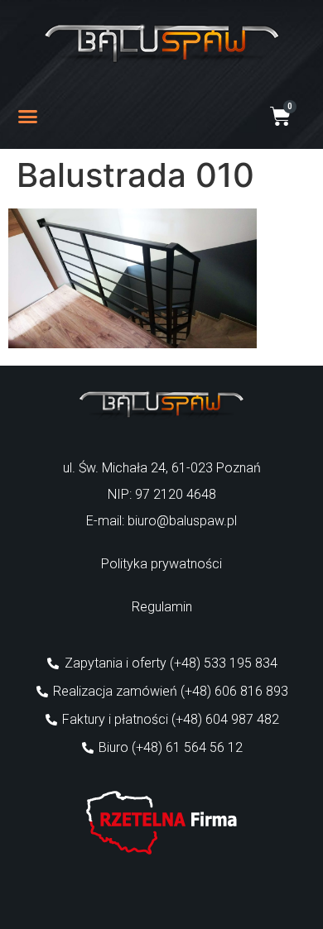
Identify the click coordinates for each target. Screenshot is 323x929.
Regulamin (162, 607)
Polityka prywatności (161, 564)
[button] (28, 116)
